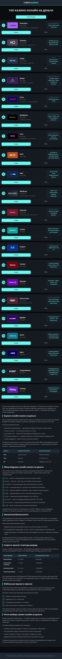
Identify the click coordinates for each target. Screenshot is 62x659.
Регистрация (31, 17)
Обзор (45, 32)
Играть (16, 32)
